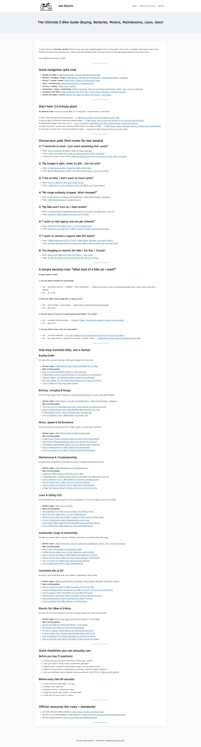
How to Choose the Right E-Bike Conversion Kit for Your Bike (68, 587)
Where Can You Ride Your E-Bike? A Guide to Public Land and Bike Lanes (78, 229)
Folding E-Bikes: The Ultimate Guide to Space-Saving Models (98, 320)
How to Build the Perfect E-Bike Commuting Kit (62, 564)
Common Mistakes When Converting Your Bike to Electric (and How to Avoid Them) (83, 243)
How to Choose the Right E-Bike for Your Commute (70, 151)
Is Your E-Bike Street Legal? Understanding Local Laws (65, 520)
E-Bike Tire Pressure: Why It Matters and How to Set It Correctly (69, 488)
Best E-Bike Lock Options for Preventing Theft (62, 549)
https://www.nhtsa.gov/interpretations (80, 718)
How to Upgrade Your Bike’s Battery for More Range (64, 601)
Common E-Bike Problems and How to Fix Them (107, 129)
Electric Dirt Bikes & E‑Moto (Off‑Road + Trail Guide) (88, 95)
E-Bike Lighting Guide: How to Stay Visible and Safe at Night (68, 552)
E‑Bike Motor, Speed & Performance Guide (82, 80)
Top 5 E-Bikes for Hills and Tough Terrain (66, 183)
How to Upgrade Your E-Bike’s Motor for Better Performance (68, 450)
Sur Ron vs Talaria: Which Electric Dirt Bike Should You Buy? (73, 258)
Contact (161, 6)
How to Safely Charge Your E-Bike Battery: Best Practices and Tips (71, 410)
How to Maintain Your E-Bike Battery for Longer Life (65, 415)
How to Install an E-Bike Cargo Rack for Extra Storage (65, 561)
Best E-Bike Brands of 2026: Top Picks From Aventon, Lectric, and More (78, 171)
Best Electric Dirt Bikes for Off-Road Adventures (63, 628)
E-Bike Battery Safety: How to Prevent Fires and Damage (67, 412)
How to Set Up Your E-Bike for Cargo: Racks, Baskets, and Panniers (71, 558)
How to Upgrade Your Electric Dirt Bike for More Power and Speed (70, 639)
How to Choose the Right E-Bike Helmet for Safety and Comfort (70, 555)
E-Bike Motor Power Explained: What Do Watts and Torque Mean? (132, 126)
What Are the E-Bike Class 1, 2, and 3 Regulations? (70, 226)
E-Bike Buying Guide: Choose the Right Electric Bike (78, 75)
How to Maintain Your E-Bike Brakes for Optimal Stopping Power (70, 479)
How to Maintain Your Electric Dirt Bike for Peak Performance (68, 636)
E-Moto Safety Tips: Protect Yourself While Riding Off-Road (68, 633)
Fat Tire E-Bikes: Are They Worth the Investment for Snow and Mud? (95, 335)
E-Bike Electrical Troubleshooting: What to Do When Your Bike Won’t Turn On (81, 211)
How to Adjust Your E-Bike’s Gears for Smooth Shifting (66, 482)
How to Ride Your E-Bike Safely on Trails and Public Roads (67, 526)
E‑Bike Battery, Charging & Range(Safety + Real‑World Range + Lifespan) (97, 78)
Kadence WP (119, 741)
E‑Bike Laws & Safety (67, 86)
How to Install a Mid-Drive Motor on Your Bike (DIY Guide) (67, 593)
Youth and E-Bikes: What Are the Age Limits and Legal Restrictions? (71, 523)
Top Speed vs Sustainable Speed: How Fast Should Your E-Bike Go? (71, 444)
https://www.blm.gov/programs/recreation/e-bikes (104, 715)
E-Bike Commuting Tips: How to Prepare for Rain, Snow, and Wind (76, 154)
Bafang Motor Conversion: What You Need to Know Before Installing (72, 596)
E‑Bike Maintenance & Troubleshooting (77, 83)
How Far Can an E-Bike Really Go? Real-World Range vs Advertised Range (106, 123)
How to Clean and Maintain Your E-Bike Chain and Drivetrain (68, 485)
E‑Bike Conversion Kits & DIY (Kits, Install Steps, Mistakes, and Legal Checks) (93, 92)
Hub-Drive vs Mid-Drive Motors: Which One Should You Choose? (69, 442)
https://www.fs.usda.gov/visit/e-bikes (87, 712)
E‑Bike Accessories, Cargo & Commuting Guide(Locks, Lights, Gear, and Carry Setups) (107, 89)
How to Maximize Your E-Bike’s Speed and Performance (66, 447)
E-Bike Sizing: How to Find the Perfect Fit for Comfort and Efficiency (114, 120)
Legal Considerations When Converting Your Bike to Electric (67, 598)
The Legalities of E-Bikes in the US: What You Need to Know (68, 511)
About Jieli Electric (147, 6)
